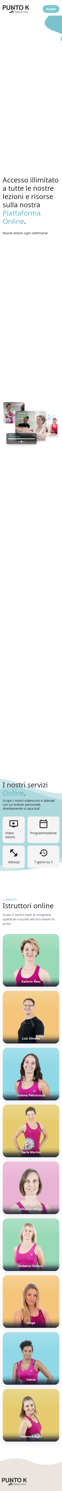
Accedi (51, 9)
